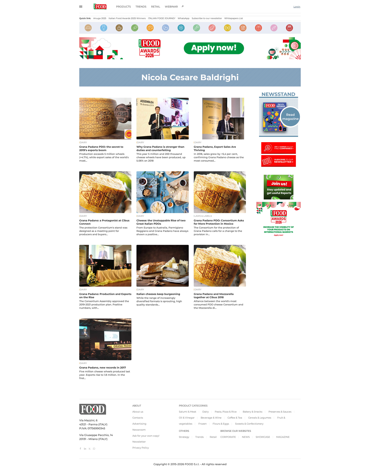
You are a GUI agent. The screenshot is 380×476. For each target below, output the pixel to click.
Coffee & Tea (235, 417)
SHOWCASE (263, 436)
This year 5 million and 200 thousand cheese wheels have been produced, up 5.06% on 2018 (161, 157)
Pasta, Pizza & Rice (226, 411)
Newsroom (23, 69)
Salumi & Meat (187, 411)
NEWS (246, 436)
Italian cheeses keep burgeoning (158, 294)
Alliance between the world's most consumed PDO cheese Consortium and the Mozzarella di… (218, 304)
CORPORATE (228, 436)
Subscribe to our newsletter (207, 18)
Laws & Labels (203, 216)
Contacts (22, 59)
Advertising (23, 64)
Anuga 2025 (99, 18)
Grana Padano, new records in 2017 (102, 367)
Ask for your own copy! (145, 435)
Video (20, 39)
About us (137, 411)
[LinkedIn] (85, 448)
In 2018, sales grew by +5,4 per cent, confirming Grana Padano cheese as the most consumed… (219, 157)
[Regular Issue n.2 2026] (278, 116)
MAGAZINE (283, 436)
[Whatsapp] (94, 448)
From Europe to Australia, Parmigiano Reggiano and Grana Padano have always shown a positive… (162, 231)
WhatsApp (183, 18)
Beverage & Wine (211, 417)
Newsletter (23, 74)
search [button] (182, 6)
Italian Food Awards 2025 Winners (127, 18)
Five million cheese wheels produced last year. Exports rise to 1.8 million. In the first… (104, 375)
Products (123, 6)
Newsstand (278, 94)
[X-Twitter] (89, 448)
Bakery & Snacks (252, 411)
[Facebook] (80, 448)
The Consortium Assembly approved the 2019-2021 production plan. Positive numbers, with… (104, 304)
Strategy (184, 436)
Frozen (202, 423)
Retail (155, 6)
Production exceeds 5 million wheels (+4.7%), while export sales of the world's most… (104, 157)
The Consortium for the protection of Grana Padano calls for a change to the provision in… (218, 231)
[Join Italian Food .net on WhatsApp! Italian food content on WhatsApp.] (278, 198)
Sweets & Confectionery (249, 423)
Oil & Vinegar (187, 417)
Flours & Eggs (221, 423)
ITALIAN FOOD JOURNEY (161, 18)
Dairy (83, 142)
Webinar (171, 6)
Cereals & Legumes (259, 417)
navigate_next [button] (46, 24)
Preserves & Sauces (279, 411)
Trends (141, 6)
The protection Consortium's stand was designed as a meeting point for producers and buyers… (103, 231)
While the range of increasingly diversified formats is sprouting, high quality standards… (159, 301)
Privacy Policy (25, 79)
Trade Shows (25, 34)
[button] (81, 6)
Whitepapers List (233, 18)
